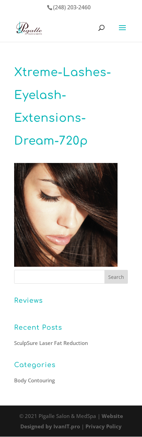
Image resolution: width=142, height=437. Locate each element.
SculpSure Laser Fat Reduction (51, 342)
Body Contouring (34, 380)
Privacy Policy (103, 426)
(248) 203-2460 (72, 7)
